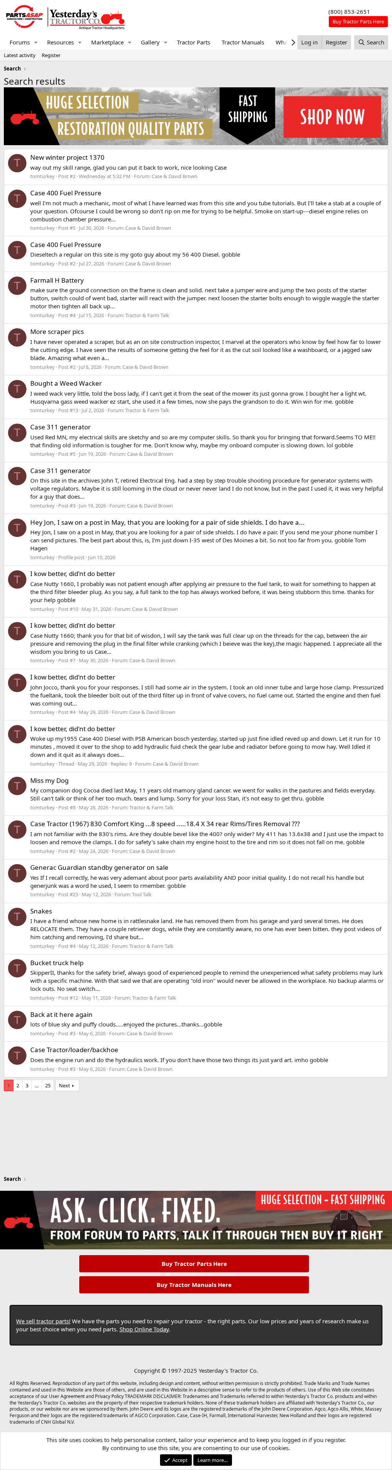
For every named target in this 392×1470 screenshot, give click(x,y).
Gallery (150, 42)
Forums (20, 42)
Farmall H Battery (57, 280)
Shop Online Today (144, 1329)
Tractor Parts (193, 42)
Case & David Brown (175, 176)
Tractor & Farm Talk (147, 315)
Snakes (41, 911)
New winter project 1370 (67, 157)
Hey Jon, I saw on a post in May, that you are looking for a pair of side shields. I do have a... (167, 522)
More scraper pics (57, 331)
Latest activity (20, 55)
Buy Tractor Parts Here (194, 1263)
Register (51, 55)
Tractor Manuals (243, 42)
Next (64, 1085)
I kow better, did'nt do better (72, 573)
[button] (36, 42)
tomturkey (42, 176)
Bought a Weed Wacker (66, 383)
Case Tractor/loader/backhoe (74, 1049)
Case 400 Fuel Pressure (65, 192)
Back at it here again (61, 1014)
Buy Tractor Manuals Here (194, 1284)
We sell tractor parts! (43, 1321)
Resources (60, 42)
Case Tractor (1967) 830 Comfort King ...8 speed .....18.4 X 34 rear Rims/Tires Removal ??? (165, 823)
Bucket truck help (56, 962)
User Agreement (67, 1396)
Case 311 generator (60, 426)
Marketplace (107, 42)
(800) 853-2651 (349, 11)
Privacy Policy (109, 1396)
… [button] (37, 1085)
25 (48, 1085)
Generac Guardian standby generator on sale (99, 867)
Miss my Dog (49, 780)
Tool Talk (142, 894)
